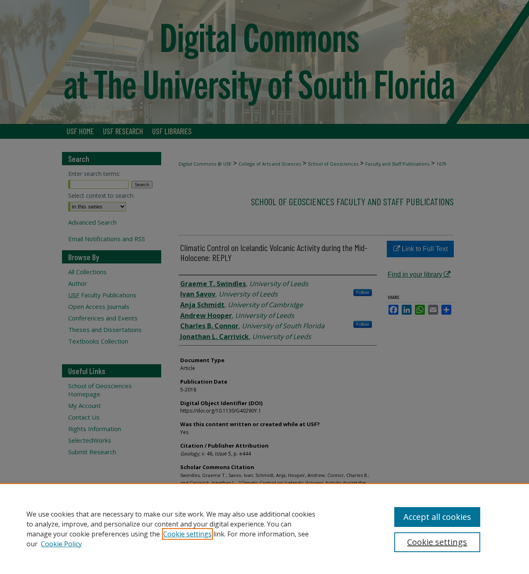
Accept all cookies (437, 516)
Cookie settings (187, 533)
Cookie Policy (61, 543)
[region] (264, 528)
